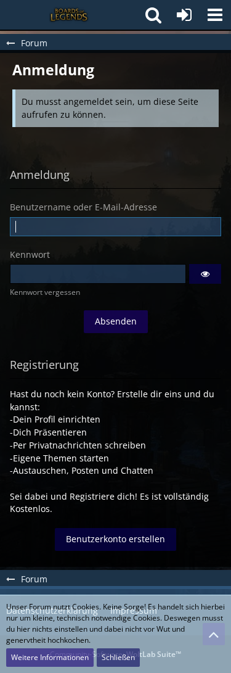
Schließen (118, 657)
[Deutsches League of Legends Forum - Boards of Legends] (69, 14)
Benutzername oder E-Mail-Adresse (83, 207)
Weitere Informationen (50, 657)
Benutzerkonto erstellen (115, 539)
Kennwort (30, 254)
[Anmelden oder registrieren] (184, 14)
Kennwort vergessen (45, 292)
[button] (215, 14)
